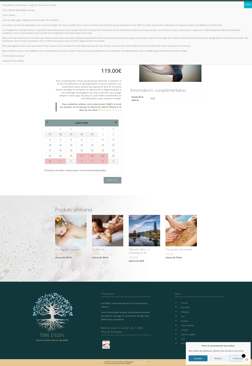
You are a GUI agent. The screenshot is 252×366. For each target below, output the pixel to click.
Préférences (238, 358)
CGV (183, 339)
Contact (184, 330)
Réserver (112, 180)
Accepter (198, 358)
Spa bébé (185, 307)
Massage (185, 312)
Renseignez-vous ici (110, 110)
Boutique (184, 321)
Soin (183, 316)
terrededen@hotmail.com (140, 363)
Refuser (218, 358)
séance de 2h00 (139, 255)
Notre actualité (187, 325)
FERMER (248, 5)
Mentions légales (188, 334)
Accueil (184, 303)
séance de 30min (68, 253)
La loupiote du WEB (140, 362)
